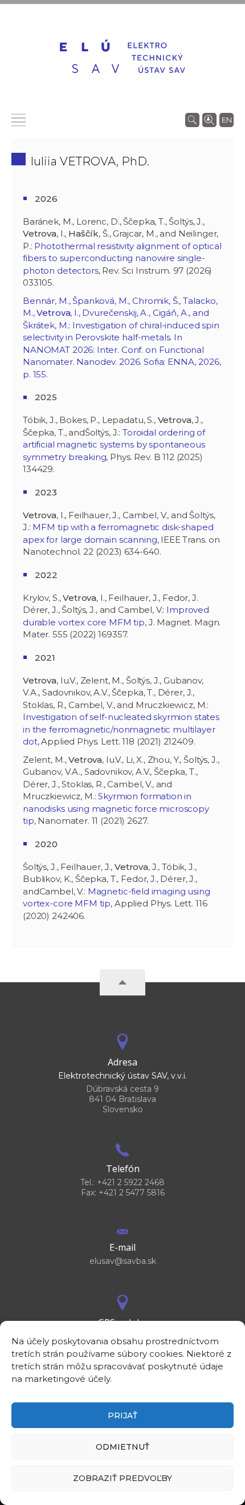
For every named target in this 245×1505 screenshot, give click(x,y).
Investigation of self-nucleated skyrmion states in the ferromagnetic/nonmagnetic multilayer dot (121, 729)
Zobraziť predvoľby (122, 1478)
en (227, 119)
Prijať (122, 1415)
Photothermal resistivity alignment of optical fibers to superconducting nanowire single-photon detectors (122, 258)
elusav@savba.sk (122, 1261)
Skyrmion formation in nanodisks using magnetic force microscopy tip (116, 808)
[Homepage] (122, 58)
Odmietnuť (122, 1447)
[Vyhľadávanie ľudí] (209, 119)
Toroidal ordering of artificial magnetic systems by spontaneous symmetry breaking (114, 444)
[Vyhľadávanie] (192, 119)
